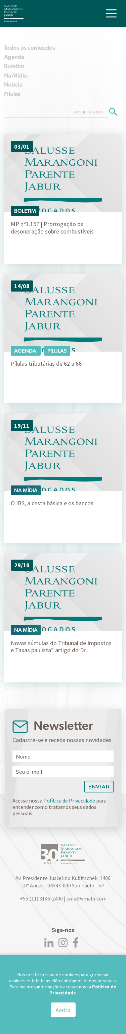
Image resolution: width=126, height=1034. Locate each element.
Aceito (63, 1009)
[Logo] (14, 13)
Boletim (14, 65)
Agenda (14, 56)
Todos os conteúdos (29, 47)
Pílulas (12, 93)
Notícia (13, 84)
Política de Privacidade (69, 800)
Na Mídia (15, 75)
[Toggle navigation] (111, 13)
